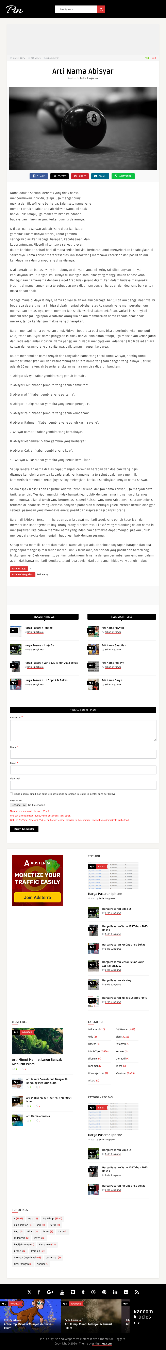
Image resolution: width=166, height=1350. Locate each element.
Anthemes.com (102, 1343)
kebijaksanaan (24, 1244)
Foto (18, 1231)
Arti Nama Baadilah (114, 645)
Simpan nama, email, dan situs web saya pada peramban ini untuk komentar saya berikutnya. (65, 794)
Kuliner (120, 1051)
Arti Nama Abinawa (38, 1116)
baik (40, 1225)
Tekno (119, 1066)
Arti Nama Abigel (76, 1324)
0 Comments (52, 58)
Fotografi (121, 1044)
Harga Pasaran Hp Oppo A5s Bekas (46, 680)
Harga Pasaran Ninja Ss (39, 645)
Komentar (16, 717)
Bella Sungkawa (89, 78)
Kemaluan (47, 1244)
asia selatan (23, 1225)
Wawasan (27, 1032)
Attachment (16, 800)
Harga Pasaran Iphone (38, 628)
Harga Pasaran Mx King (116, 980)
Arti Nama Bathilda (16, 1324)
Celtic (55, 1225)
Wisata (92, 1080)
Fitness (92, 1044)
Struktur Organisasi (27, 1257)
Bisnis (101, 866)
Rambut (38, 1251)
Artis (90, 1036)
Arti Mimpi (94, 1029)
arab (33, 1218)
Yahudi (42, 1264)
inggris (39, 1238)
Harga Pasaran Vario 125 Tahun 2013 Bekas (51, 663)
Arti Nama (42, 574)
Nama (14, 747)
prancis (20, 1251)
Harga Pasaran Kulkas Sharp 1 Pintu (124, 998)
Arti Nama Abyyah (113, 628)
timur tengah (23, 1264)
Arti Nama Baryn (112, 680)
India (62, 1231)
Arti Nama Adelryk (113, 663)
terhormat (53, 1257)
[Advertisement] (83, 39)
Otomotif (121, 1058)
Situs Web (15, 778)
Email (14, 763)
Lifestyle (93, 1058)
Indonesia (21, 1238)
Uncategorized (96, 1073)
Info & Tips (94, 1051)
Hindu (32, 1231)
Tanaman (93, 1066)
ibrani (48, 1231)
